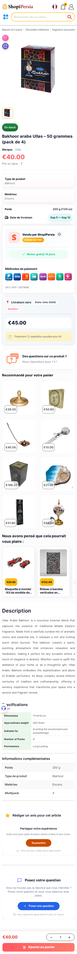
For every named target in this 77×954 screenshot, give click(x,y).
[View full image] (38, 69)
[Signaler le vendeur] (59, 234)
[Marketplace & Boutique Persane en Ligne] (19, 6)
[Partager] (5, 46)
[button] (71, 6)
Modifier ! (13, 308)
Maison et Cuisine (12, 29)
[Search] (70, 17)
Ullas (18, 149)
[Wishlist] (5, 38)
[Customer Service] (3, 708)
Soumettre (39, 842)
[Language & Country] (55, 6)
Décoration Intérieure (37, 29)
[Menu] (5, 17)
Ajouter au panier (41, 947)
